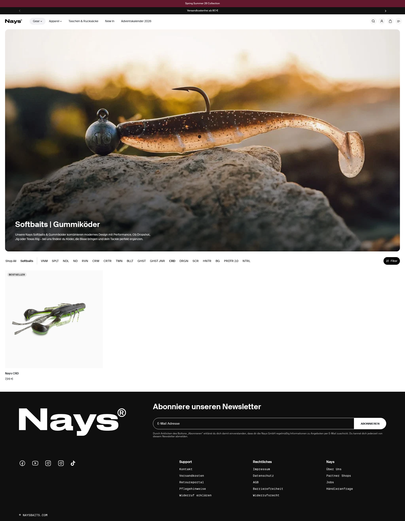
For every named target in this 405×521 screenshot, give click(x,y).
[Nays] (13, 21)
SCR (196, 261)
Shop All (10, 261)
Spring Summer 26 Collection (202, 3)
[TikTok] (73, 463)
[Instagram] (49, 463)
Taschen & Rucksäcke (83, 21)
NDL (66, 261)
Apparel (54, 21)
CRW (95, 261)
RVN (85, 261)
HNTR (207, 261)
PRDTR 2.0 (231, 261)
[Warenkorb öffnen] (390, 21)
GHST (142, 261)
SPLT (55, 261)
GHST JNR (157, 261)
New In (109, 21)
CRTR (108, 261)
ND (75, 261)
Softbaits (26, 261)
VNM (44, 261)
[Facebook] (24, 463)
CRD (172, 261)
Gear (36, 21)
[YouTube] (37, 463)
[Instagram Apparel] (62, 463)
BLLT (130, 261)
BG (218, 261)
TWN (119, 261)
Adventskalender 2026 (136, 21)
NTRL (246, 261)
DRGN (184, 261)
